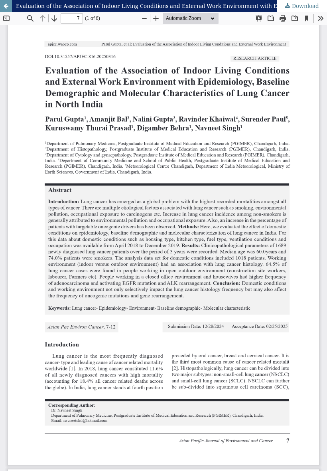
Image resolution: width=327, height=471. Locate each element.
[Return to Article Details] (6, 6)
